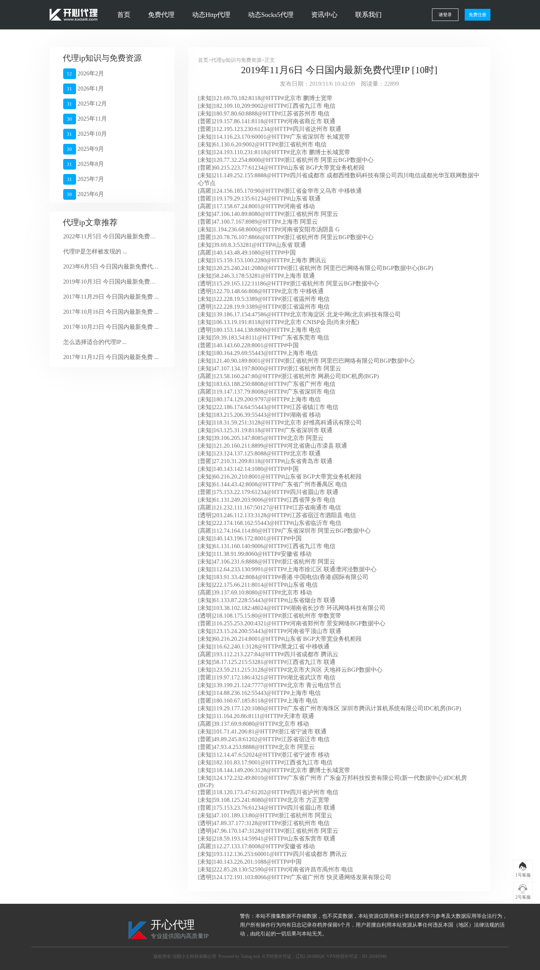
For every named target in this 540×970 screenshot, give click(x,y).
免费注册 (477, 14)
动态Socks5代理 (271, 14)
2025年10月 (87, 134)
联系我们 (368, 14)
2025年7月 (85, 179)
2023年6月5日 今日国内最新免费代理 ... (111, 266)
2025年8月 (85, 164)
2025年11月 (87, 119)
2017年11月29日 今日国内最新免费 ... (111, 297)
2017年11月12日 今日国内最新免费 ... (111, 357)
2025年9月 (85, 149)
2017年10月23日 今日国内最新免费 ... (111, 327)
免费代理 (161, 14)
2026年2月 (85, 73)
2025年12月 (87, 103)
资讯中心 (324, 14)
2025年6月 (85, 194)
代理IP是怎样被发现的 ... (95, 251)
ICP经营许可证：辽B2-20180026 (293, 956)
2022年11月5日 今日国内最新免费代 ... (111, 236)
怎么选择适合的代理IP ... (95, 342)
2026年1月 (85, 88)
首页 (123, 14)
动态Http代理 (211, 14)
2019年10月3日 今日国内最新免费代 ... (111, 281)
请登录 (445, 14)
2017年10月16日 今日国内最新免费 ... (111, 312)
